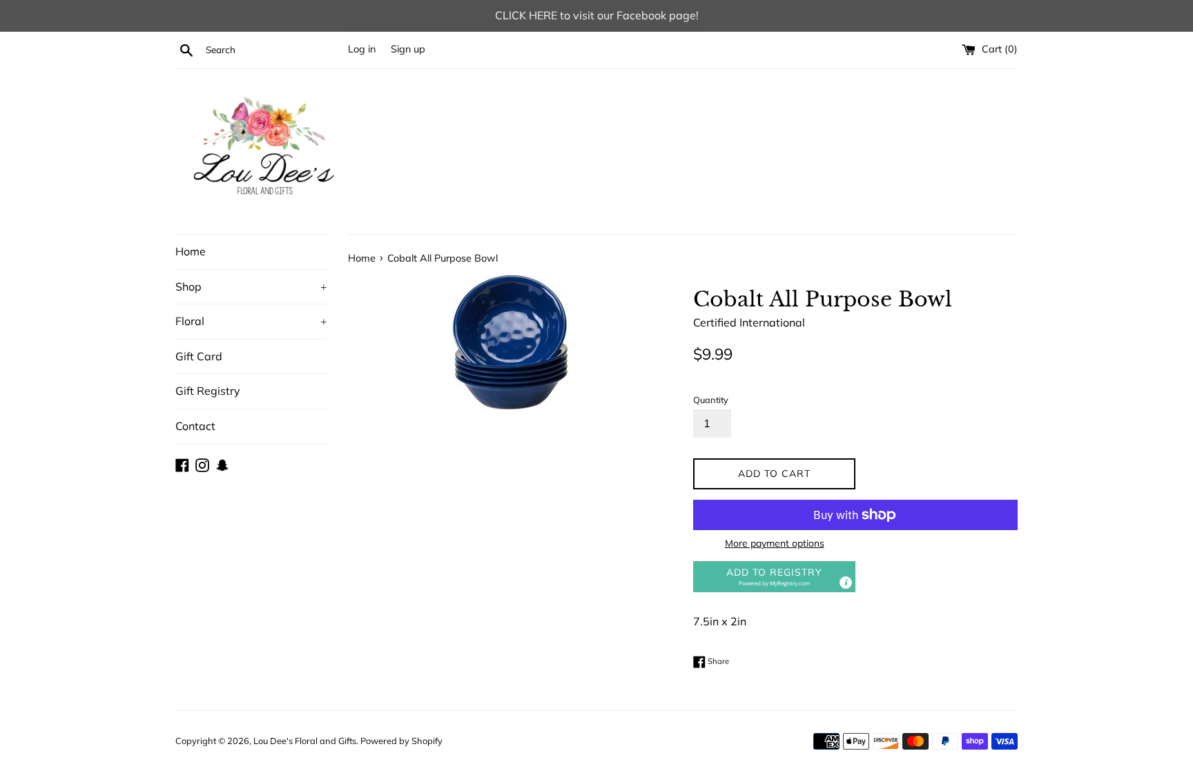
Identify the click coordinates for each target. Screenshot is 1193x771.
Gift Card (198, 356)
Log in (362, 49)
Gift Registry (207, 391)
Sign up (408, 49)
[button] (774, 576)
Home (190, 251)
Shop (251, 286)
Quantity (710, 399)
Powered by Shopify (401, 740)
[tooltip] (846, 582)
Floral (251, 321)
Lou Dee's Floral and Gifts (304, 740)
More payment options (774, 543)
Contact (195, 426)
